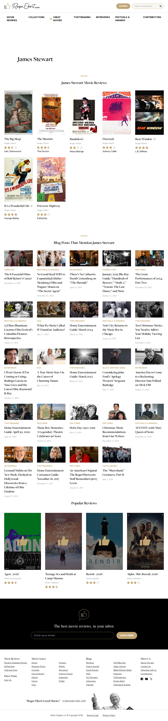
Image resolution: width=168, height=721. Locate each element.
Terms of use (92, 715)
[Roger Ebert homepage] (22, 6)
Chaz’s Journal (92, 666)
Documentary (38, 674)
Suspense (63, 677)
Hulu (34, 685)
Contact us (146, 666)
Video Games (119, 666)
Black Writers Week (122, 670)
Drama (35, 677)
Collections (36, 17)
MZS (88, 674)
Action (34, 663)
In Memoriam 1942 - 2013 (74, 701)
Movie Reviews (12, 19)
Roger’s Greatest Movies (15, 663)
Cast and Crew (10, 670)
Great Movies (57, 19)
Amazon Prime (38, 666)
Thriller (62, 681)
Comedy (35, 670)
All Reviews (9, 666)
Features (117, 674)
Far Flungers (92, 677)
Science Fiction (66, 674)
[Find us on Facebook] (142, 679)
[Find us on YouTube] (146, 679)
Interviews (103, 17)
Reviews (90, 663)
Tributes (89, 685)
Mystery (62, 663)
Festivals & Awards (122, 19)
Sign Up (7, 680)
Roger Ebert (119, 681)
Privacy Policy (109, 715)
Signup (123, 6)
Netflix (62, 666)
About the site (147, 663)
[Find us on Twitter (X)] (151, 679)
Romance (63, 670)
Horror (34, 681)
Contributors (152, 17)
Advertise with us (148, 670)
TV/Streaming (82, 17)
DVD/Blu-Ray (119, 663)
